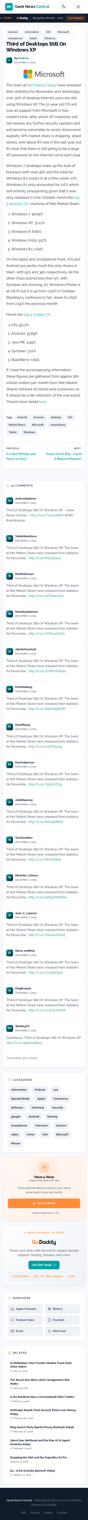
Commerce (60, 1098)
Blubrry (58, 1308)
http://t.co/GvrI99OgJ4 (45, 972)
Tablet (13, 432)
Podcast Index (25, 1320)
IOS (70, 417)
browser (39, 417)
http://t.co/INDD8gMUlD (47, 709)
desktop (56, 417)
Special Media (20, 1098)
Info (45, 1134)
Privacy (35, 1512)
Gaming (52, 1116)
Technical (37, 1107)
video (14, 1134)
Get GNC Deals (41, 1265)
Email (19, 1331)
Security (57, 1107)
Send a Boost (46, 1203)
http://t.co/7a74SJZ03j (45, 784)
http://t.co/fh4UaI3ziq (44, 558)
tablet (33, 38)
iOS (48, 32)
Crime (30, 1134)
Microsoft (63, 32)
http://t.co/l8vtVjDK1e (44, 859)
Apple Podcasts (26, 1308)
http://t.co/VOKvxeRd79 (46, 633)
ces (55, 1089)
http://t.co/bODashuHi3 (46, 596)
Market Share (17, 424)
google (16, 1116)
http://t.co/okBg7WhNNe (47, 897)
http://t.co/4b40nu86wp (24, 1043)
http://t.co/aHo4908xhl (45, 822)
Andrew (23, 58)
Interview (41, 1125)
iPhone (15, 1143)
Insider (48, 1512)
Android (13, 32)
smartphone (15, 38)
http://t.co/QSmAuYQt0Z (47, 935)
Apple (41, 1098)
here (43, 402)
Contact (62, 1512)
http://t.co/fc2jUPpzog (45, 746)
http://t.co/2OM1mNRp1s (47, 671)
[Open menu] (78, 7)
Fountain (59, 1320)
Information (32, 32)
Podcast (40, 1089)
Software (17, 1107)
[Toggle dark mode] (63, 7)
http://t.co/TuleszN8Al (47, 515)
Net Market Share (41, 85)
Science (61, 1125)
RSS (23, 1512)
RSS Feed (59, 1331)
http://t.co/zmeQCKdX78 (47, 1010)
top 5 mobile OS (37, 314)
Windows (50, 38)
